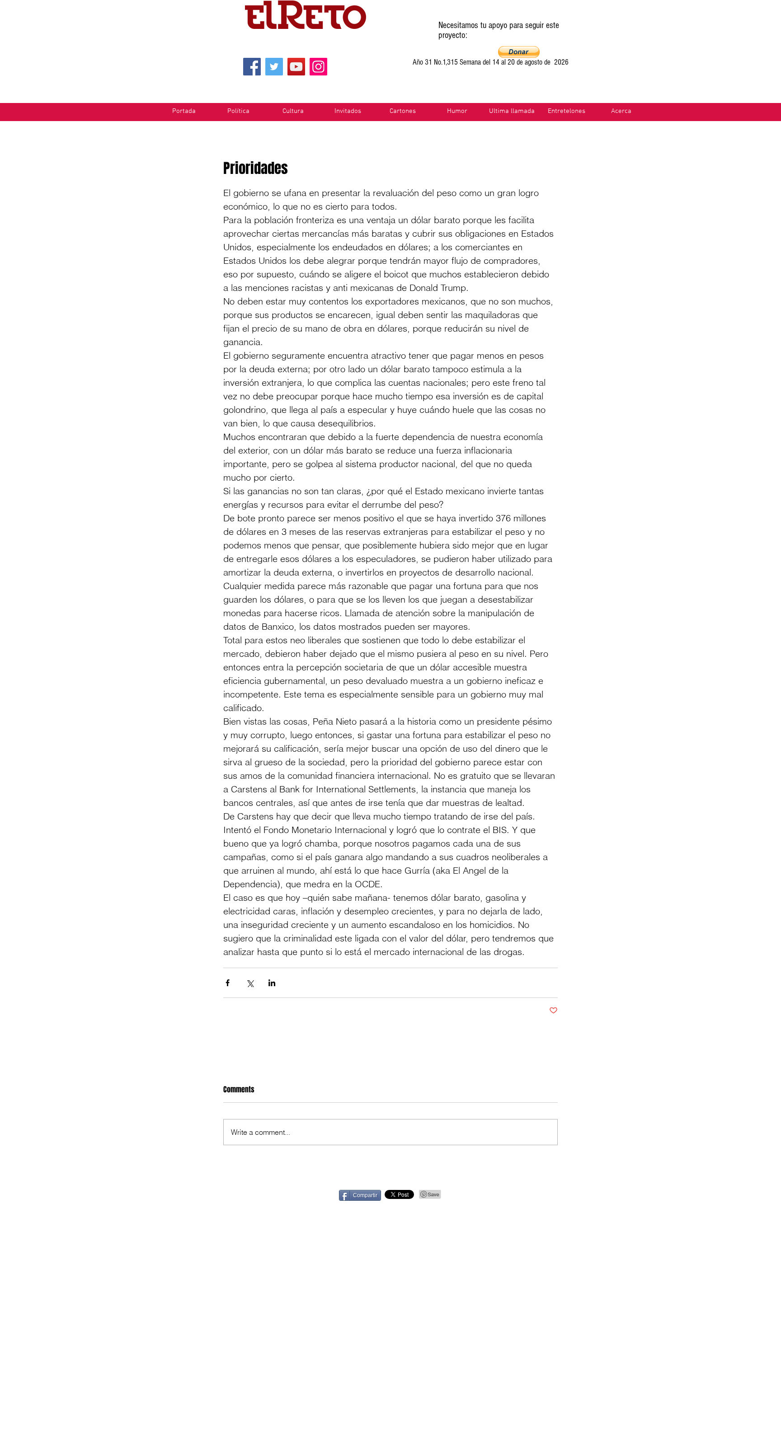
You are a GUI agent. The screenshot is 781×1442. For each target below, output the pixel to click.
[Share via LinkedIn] (272, 982)
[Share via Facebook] (227, 982)
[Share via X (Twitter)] (249, 982)
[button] (519, 52)
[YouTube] (296, 66)
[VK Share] (588, 1194)
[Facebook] (252, 66)
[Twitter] (274, 66)
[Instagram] (318, 66)
